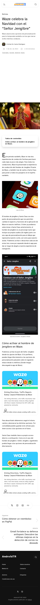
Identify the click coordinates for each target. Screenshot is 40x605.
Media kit (5, 568)
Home (4, 564)
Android (17, 53)
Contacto (23, 568)
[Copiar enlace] (28, 505)
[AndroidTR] (20, 4)
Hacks (23, 53)
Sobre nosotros (25, 564)
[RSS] (22, 591)
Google (11, 53)
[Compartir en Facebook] (17, 505)
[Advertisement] (20, 81)
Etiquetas (23, 575)
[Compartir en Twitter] (12, 505)
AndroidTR (9, 556)
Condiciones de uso (8, 579)
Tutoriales (5, 53)
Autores (4, 575)
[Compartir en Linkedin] (22, 505)
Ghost (30, 600)
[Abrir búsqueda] (36, 4)
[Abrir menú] (4, 4)
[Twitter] (18, 591)
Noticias (5, 14)
